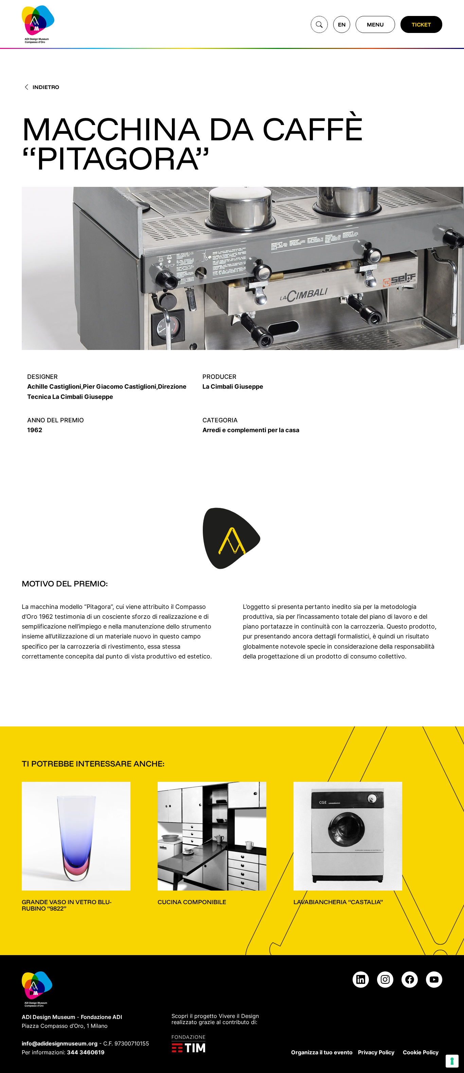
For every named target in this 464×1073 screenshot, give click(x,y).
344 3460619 (86, 1052)
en (342, 24)
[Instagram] (385, 979)
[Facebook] (409, 979)
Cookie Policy (421, 1052)
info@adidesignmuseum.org (59, 1043)
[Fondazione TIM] (220, 1044)
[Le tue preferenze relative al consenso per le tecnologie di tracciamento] (452, 1061)
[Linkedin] (361, 979)
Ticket (421, 24)
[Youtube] (434, 979)
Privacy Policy (376, 1052)
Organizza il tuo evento (322, 1052)
